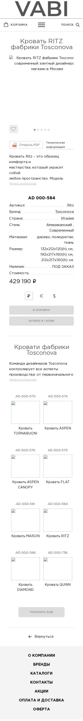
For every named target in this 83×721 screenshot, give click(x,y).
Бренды (41, 664)
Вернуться (44, 636)
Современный (61, 230)
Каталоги (41, 673)
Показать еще (41, 612)
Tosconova (64, 211)
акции (41, 691)
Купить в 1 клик (41, 321)
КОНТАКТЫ (41, 682)
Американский (59, 224)
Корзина (19, 25)
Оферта (41, 709)
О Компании (41, 655)
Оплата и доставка (41, 700)
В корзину (41, 310)
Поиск (67, 25)
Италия (67, 218)
